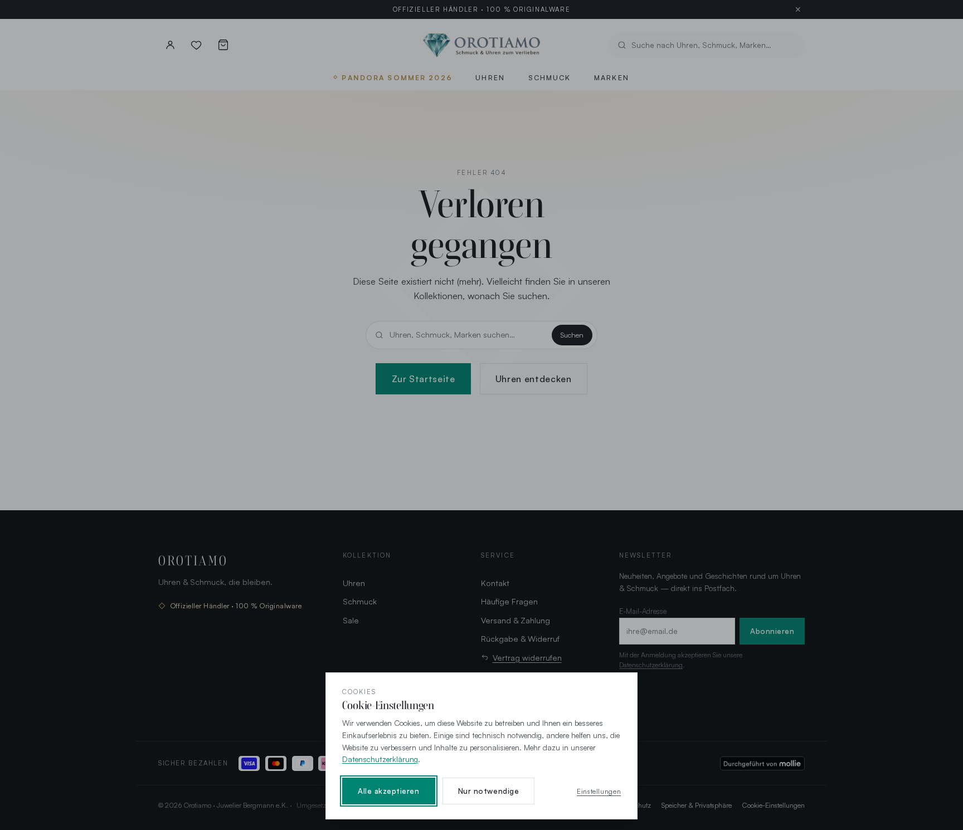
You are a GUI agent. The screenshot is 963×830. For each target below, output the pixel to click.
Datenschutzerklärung (380, 759)
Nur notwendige (488, 791)
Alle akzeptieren (389, 791)
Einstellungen (599, 791)
